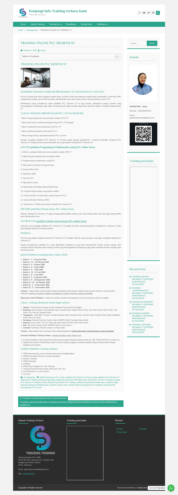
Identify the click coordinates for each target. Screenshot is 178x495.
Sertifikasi (101, 24)
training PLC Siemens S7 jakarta (100, 380)
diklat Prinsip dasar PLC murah (52, 377)
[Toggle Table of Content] (115, 57)
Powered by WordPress (126, 488)
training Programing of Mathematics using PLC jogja (97, 382)
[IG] (140, 13)
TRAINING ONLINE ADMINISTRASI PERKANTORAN (44, 398)
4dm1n (43, 50)
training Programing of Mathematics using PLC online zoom (44, 385)
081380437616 (29, 474)
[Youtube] (144, 13)
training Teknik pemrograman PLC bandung (86, 385)
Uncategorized (29, 377)
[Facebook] (153, 13)
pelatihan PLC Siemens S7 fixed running (81, 377)
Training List (54, 24)
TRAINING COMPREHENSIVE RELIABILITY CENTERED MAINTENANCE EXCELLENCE (142, 293)
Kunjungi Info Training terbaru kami (58, 11)
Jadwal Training (37, 24)
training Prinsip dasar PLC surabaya (62, 382)
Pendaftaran (71, 24)
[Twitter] (149, 13)
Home (23, 24)
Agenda (143, 429)
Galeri (120, 429)
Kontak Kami (86, 24)
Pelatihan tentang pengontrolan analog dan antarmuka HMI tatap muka (59, 380)
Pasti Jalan (122, 432)
